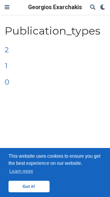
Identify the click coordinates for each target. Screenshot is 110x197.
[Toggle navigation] (7, 7)
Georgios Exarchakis (55, 7)
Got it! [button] (29, 186)
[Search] (92, 7)
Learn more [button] (21, 171)
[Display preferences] (102, 7)
